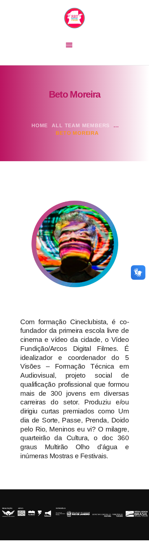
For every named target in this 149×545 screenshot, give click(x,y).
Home (39, 125)
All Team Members (81, 125)
